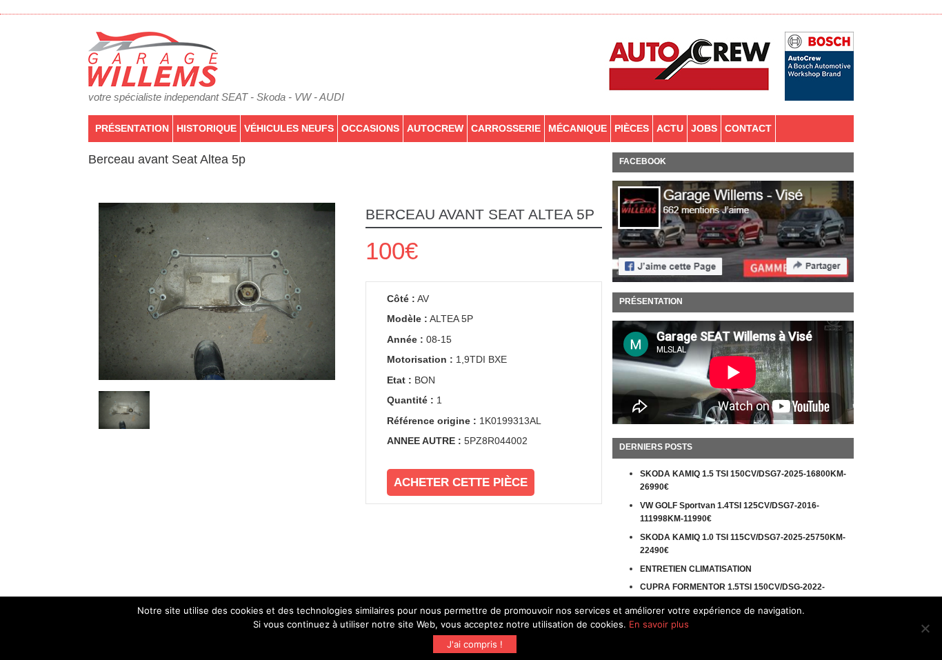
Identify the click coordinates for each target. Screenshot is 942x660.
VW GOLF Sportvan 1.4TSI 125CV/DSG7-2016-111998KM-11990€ (729, 512)
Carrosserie (506, 128)
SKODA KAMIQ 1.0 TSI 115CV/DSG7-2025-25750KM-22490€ (742, 544)
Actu (670, 128)
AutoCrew (435, 128)
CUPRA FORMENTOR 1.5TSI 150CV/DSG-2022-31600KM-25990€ (732, 594)
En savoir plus (659, 624)
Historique (207, 128)
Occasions (370, 128)
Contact (748, 128)
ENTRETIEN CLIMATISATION (696, 569)
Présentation (132, 128)
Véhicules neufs (289, 128)
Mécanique (577, 128)
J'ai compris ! (475, 644)
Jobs (704, 128)
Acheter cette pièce (461, 482)
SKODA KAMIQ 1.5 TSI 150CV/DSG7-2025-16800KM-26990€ (743, 480)
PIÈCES (631, 128)
